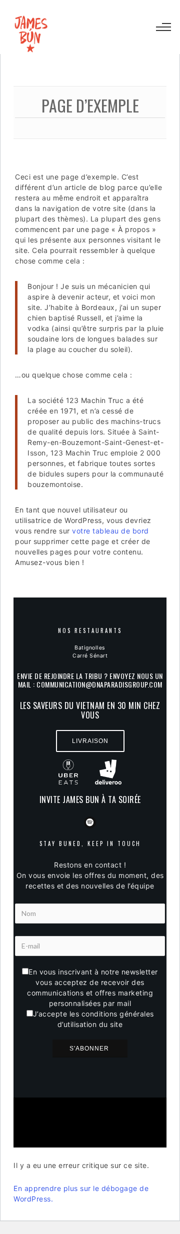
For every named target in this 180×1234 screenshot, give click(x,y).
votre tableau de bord (110, 530)
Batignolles (90, 647)
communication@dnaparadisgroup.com (99, 684)
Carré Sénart (90, 655)
